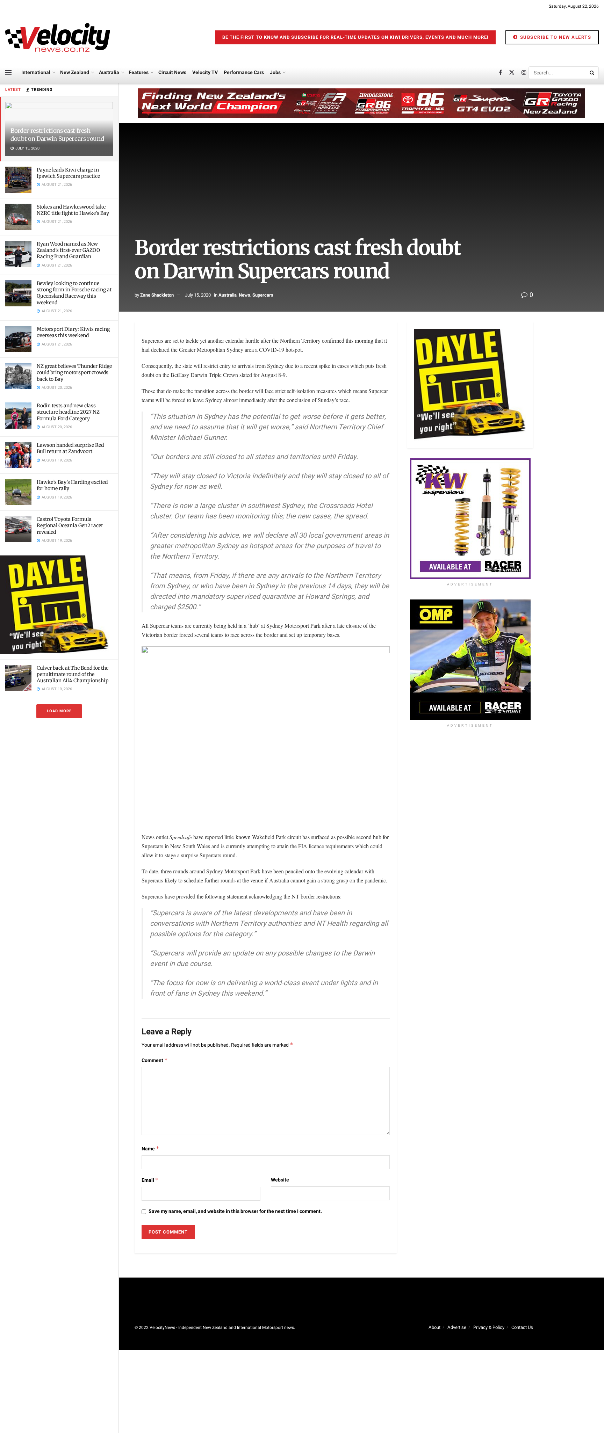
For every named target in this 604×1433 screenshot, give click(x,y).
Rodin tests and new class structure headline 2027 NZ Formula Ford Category (68, 411)
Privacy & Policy (488, 1327)
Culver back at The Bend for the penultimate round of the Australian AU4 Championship (73, 674)
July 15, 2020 (198, 295)
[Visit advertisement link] (59, 604)
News (244, 295)
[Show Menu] (8, 72)
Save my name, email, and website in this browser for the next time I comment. (235, 1211)
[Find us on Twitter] (512, 72)
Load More (59, 711)
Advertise (456, 1327)
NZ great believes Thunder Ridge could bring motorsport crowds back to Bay (74, 372)
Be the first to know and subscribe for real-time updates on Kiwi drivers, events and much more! (355, 37)
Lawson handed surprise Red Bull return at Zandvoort (70, 448)
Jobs (275, 72)
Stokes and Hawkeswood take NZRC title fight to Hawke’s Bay (73, 210)
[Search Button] (592, 72)
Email (150, 1180)
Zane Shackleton (157, 295)
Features (139, 72)
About (434, 1327)
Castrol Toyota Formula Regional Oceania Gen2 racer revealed (70, 525)
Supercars (262, 295)
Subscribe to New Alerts (554, 37)
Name (150, 1148)
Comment (155, 1060)
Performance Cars (244, 72)
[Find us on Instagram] (524, 72)
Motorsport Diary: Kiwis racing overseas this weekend (73, 332)
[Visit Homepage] (57, 37)
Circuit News (172, 72)
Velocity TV (205, 72)
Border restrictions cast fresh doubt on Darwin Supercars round (57, 135)
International (35, 72)
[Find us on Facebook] (500, 72)
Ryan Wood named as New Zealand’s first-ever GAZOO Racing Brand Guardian (68, 250)
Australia (109, 72)
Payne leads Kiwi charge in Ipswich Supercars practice (68, 173)
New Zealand (74, 72)
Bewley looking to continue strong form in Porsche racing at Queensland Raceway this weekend (74, 293)
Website (280, 1180)
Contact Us (522, 1327)
